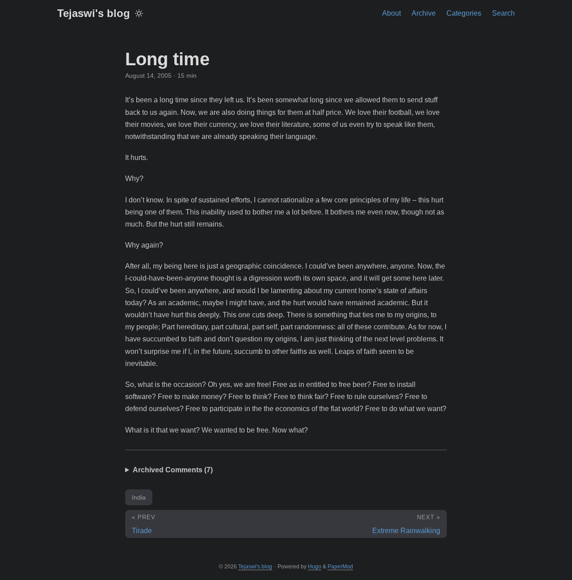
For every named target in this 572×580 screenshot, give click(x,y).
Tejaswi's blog (93, 13)
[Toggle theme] (139, 13)
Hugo (314, 566)
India (139, 497)
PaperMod (340, 566)
